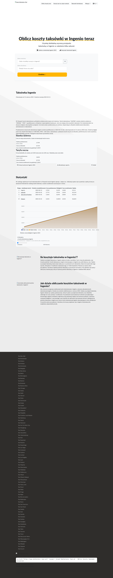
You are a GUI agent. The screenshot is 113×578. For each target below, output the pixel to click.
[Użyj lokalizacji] (65, 61)
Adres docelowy (21, 65)
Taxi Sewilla (21, 514)
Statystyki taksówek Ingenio (68, 50)
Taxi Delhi (20, 393)
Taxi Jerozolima (22, 432)
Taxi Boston (21, 380)
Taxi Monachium (22, 479)
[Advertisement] (56, 18)
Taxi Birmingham (22, 376)
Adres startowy (21, 58)
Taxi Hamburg (21, 418)
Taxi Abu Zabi (21, 356)
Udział (94, 165)
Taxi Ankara (21, 361)
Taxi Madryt (21, 462)
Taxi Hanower (21, 423)
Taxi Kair (20, 437)
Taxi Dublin (21, 405)
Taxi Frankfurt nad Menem (25, 415)
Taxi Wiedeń (21, 544)
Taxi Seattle (21, 509)
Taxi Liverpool (21, 450)
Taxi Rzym (20, 502)
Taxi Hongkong (22, 427)
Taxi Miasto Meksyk (23, 477)
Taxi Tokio (20, 529)
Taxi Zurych (21, 549)
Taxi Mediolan (22, 469)
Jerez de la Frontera (26, 194)
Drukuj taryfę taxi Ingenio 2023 (26, 165)
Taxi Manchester (22, 467)
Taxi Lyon (20, 460)
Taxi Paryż (20, 487)
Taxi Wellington (22, 541)
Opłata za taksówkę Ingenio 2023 (47, 50)
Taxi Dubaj (21, 403)
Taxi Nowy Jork (22, 484)
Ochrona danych (29, 566)
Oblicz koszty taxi (46, 3)
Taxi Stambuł (21, 516)
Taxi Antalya (21, 363)
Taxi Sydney (21, 519)
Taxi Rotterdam (22, 499)
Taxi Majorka (21, 465)
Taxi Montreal (21, 482)
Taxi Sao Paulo (22, 507)
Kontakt (22, 566)
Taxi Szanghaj (21, 521)
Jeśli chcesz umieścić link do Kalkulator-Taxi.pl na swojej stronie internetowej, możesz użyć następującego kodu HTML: (48, 556)
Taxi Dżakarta (21, 410)
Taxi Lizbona (21, 452)
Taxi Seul (20, 511)
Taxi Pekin (20, 489)
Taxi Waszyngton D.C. (24, 539)
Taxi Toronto (21, 531)
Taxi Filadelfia (21, 413)
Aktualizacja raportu (63, 165)
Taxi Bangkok (21, 368)
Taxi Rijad (20, 494)
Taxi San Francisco (23, 504)
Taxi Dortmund (22, 400)
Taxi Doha (20, 398)
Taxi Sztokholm (22, 524)
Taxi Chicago (21, 388)
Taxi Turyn (20, 534)
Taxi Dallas (21, 390)
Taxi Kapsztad (21, 440)
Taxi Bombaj (21, 378)
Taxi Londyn (21, 455)
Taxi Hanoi (21, 420)
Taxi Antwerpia (22, 366)
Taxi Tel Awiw (21, 526)
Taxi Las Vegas (22, 447)
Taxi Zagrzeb (21, 546)
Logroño (23, 192)
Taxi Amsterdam (22, 358)
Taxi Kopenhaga (22, 445)
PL (95, 3)
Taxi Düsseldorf (22, 408)
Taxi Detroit (21, 395)
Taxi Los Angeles (22, 457)
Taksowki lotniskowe (77, 3)
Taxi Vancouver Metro (24, 536)
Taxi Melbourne (22, 472)
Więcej (87, 3)
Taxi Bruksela (21, 383)
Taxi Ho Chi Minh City (24, 425)
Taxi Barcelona (22, 371)
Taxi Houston (21, 430)
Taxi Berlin (21, 373)
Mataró (23, 199)
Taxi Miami (21, 474)
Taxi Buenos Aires (22, 385)
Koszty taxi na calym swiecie (61, 3)
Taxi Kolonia (21, 442)
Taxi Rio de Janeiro (23, 497)
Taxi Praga (21, 492)
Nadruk (18, 566)
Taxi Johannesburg (23, 435)
